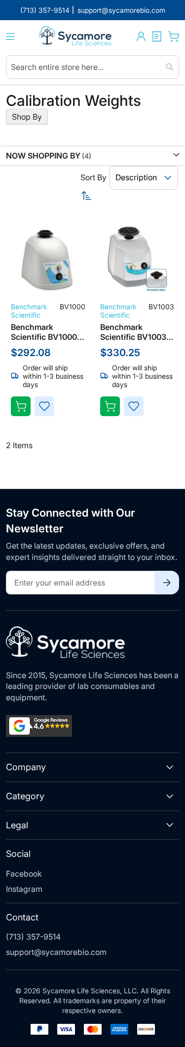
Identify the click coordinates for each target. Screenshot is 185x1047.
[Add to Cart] (21, 406)
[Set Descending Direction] (129, 195)
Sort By (93, 177)
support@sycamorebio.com (56, 952)
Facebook (24, 874)
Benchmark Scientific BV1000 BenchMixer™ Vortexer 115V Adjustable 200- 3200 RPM (44, 332)
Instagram (24, 889)
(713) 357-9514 (33, 937)
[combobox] (92, 67)
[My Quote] (156, 36)
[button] (141, 36)
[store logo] (76, 36)
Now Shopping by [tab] (43, 156)
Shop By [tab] (27, 117)
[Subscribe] (166, 582)
